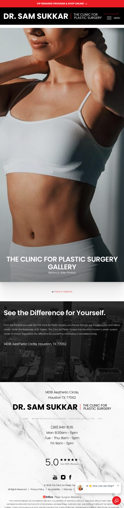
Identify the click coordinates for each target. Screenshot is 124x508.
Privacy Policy (37, 489)
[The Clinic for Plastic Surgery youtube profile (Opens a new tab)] (55, 477)
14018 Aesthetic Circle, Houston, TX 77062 (35, 344)
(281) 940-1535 (62, 427)
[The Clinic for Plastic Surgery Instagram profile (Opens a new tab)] (63, 477)
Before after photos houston (49, 419)
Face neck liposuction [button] (82, 419)
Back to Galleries (63, 291)
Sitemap (68, 489)
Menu (117, 17)
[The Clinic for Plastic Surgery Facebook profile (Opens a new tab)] (70, 477)
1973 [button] (100, 419)
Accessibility (54, 489)
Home (25, 419)
